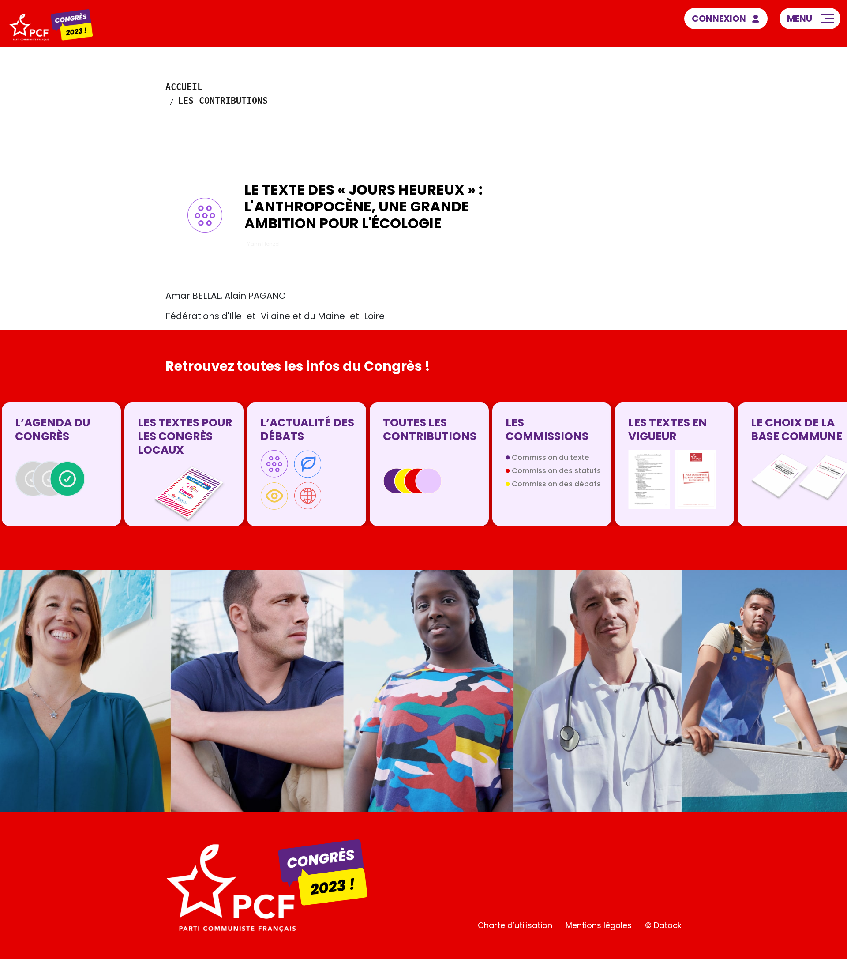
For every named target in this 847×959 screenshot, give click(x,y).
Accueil (183, 87)
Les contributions (223, 100)
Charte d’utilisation (515, 925)
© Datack (663, 925)
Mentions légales (599, 925)
